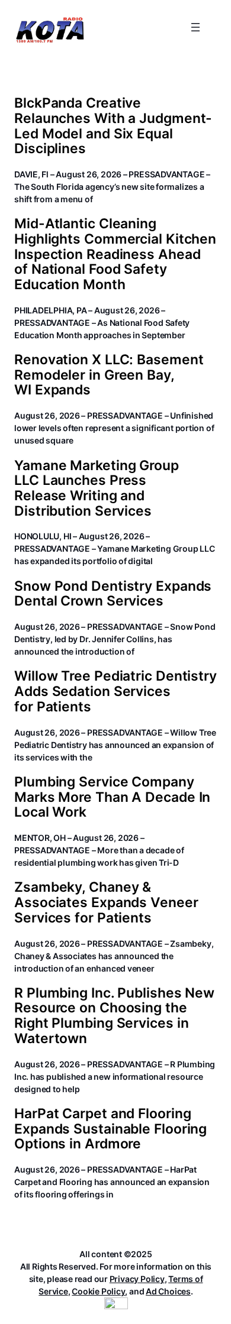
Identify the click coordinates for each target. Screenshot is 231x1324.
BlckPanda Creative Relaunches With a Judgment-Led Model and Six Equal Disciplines (113, 126)
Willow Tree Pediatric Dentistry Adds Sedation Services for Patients (115, 691)
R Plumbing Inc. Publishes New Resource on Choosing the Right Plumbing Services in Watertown (114, 1016)
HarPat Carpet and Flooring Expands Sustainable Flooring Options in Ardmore (110, 1129)
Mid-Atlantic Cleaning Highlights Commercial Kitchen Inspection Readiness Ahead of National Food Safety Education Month (115, 254)
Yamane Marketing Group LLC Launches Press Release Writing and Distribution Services (96, 488)
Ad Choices (168, 1291)
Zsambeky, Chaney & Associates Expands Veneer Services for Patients (106, 902)
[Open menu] (195, 27)
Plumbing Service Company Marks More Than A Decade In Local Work (112, 797)
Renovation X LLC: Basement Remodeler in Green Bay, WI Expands (108, 375)
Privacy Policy (137, 1279)
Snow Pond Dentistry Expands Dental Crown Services (112, 594)
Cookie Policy (98, 1291)
